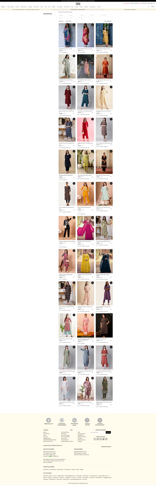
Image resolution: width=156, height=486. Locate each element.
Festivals (76, 6)
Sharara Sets (59, 479)
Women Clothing (10, 6)
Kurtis (55, 475)
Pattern (60, 17)
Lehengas (30, 6)
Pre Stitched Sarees (93, 475)
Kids (49, 6)
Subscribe (108, 432)
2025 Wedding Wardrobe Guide (49, 439)
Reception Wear (99, 477)
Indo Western (36, 6)
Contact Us (45, 436)
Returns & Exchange (65, 435)
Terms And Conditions (65, 436)
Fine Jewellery (59, 6)
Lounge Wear (68, 477)
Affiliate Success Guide (47, 441)
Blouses (81, 6)
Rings (78, 469)
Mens (46, 6)
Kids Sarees (92, 477)
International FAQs (65, 432)
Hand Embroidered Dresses (76, 479)
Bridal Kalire (55, 477)
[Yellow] (79, 212)
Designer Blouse (60, 475)
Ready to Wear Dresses (103, 475)
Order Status (63, 433)
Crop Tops (74, 477)
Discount (82, 15)
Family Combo (67, 6)
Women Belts (67, 469)
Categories (61, 15)
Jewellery (53, 6)
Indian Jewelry (46, 469)
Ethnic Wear (85, 475)
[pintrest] (106, 439)
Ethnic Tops (61, 477)
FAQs (79, 432)
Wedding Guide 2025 (126, 3)
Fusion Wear (45, 479)
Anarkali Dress (53, 479)
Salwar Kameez (24, 6)
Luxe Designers (92, 6)
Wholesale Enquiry (81, 439)
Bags (72, 6)
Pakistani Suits (66, 479)
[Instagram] (100, 439)
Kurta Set (17, 6)
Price (82, 17)
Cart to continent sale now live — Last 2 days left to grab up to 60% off (26, 9)
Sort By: (107, 21)
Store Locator (144, 3)
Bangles (81, 469)
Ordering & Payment (82, 436)
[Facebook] (95, 439)
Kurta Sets (85, 479)
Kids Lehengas (86, 477)
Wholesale (136, 3)
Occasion (104, 15)
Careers (44, 435)
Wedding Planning (47, 438)
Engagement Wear (107, 477)
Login (148, 3)
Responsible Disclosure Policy (67, 441)
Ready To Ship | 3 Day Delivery (130, 9)
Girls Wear (79, 477)
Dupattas (86, 6)
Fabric (93, 15)
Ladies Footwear (60, 469)
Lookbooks (80, 441)
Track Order (132, 3)
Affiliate (140, 3)
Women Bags (53, 469)
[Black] (81, 212)
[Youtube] (103, 439)
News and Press (46, 433)
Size (70, 17)
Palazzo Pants (79, 475)
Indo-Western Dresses (47, 475)
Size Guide (80, 438)
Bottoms (45, 477)
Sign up (151, 3)
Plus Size (99, 6)
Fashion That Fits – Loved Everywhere (78, 9)
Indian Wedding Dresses (70, 475)
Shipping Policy (81, 435)
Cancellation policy (81, 433)
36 (68, 21)
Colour (71, 15)
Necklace (73, 469)
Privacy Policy (64, 438)
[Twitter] (97, 439)
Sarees (41, 6)
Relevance (109, 21)
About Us (45, 432)
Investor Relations (65, 439)
